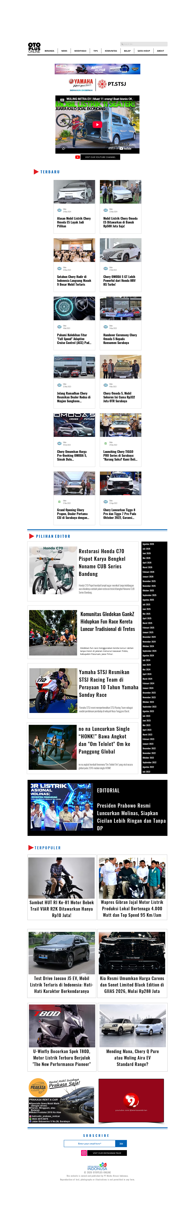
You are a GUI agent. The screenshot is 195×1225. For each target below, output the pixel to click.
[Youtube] (78, 157)
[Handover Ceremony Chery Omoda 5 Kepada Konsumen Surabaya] (120, 308)
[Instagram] (84, 1153)
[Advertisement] (85, 20)
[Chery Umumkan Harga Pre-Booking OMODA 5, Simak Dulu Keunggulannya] (74, 425)
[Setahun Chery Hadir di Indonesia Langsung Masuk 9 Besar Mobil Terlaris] (74, 250)
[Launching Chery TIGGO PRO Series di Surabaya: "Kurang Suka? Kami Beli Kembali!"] (120, 425)
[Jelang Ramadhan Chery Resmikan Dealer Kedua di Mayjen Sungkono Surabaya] (74, 367)
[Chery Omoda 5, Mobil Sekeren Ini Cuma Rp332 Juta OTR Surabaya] (120, 367)
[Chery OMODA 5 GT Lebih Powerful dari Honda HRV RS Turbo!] (120, 250)
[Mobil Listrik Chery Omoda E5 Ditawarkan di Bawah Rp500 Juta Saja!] (120, 192)
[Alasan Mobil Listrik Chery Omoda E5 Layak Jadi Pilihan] (74, 192)
